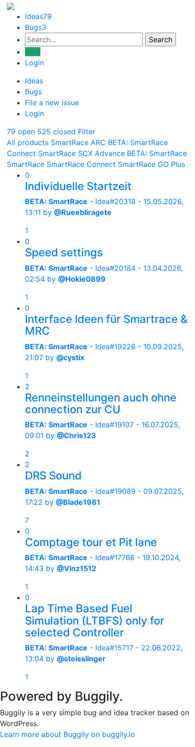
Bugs (35, 27)
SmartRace (25, 164)
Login (34, 62)
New (32, 51)
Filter (86, 131)
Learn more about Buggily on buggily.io (67, 734)
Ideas (38, 16)
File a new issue (52, 102)
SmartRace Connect (81, 164)
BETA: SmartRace (157, 153)
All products (28, 142)
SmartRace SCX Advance (81, 153)
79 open (21, 131)
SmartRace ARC (78, 142)
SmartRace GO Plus (151, 164)
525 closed (56, 131)
